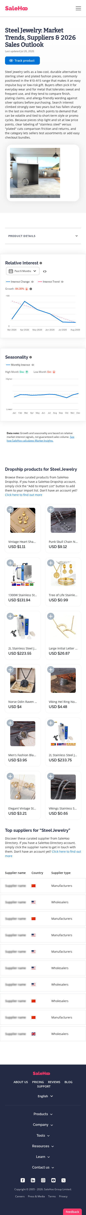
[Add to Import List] (10, 509)
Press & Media (36, 1196)
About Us (21, 1082)
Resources (40, 1146)
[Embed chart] (44, 271)
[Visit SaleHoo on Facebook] (23, 1180)
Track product (25, 61)
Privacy (63, 1196)
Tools (41, 1135)
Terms (52, 1196)
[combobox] (22, 271)
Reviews (54, 1082)
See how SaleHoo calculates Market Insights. (40, 438)
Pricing (38, 1082)
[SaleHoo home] (41, 1073)
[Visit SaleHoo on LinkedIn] (33, 1180)
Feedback (72, 1212)
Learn (40, 1157)
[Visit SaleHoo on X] (64, 1180)
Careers (20, 1196)
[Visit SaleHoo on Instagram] (43, 1180)
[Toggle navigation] (78, 8)
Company (40, 1125)
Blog (68, 1082)
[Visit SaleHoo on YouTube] (53, 1180)
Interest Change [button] (20, 281)
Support (44, 1086)
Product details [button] (21, 236)
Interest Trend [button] (51, 281)
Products (41, 1114)
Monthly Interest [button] (20, 365)
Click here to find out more (23, 495)
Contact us (40, 1167)
